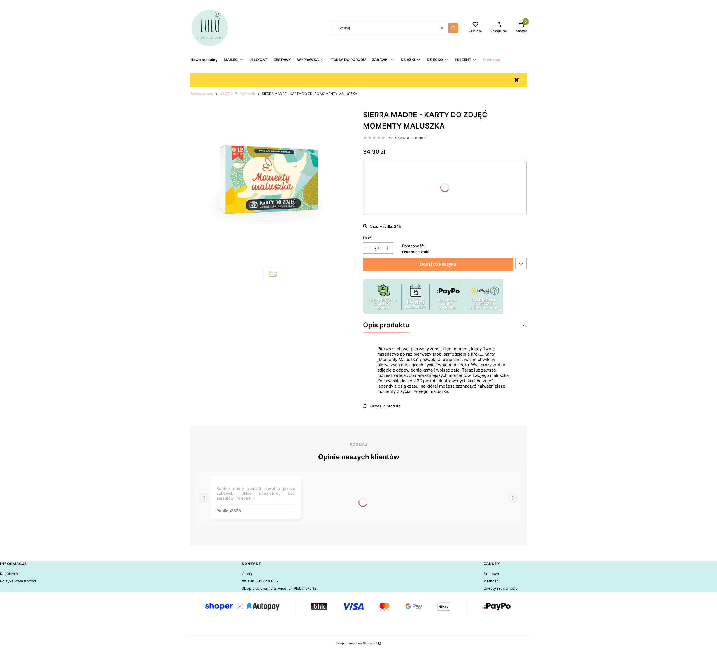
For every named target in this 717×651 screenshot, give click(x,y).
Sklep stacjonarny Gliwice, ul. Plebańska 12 (279, 588)
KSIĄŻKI (226, 94)
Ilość (367, 237)
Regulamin (9, 573)
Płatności (491, 581)
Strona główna (201, 94)
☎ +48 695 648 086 (260, 581)
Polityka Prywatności (18, 581)
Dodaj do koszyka (438, 264)
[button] (453, 28)
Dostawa (491, 573)
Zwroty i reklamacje (501, 588)
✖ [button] (516, 80)
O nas (247, 573)
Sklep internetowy (356, 643)
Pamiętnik (247, 94)
